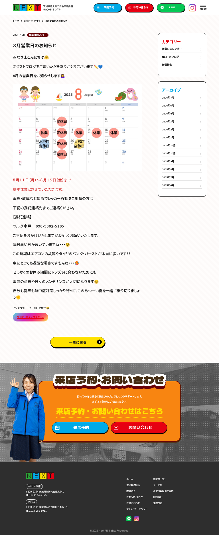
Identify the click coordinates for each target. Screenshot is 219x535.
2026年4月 (168, 113)
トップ (16, 20)
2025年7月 (168, 177)
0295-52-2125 (39, 495)
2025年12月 (169, 145)
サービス (157, 485)
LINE (172, 7)
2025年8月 (168, 169)
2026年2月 (168, 129)
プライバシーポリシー (136, 509)
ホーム (129, 479)
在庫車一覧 (159, 479)
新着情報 (167, 65)
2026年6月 (168, 105)
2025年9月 (168, 161)
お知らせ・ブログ (32, 20)
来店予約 (109, 7)
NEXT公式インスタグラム (30, 317)
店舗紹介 (130, 491)
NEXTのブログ (170, 57)
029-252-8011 (39, 510)
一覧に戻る (77, 342)
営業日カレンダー (172, 49)
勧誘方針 (157, 497)
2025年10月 (169, 153)
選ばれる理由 (133, 485)
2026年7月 (168, 97)
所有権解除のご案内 (163, 491)
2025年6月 (168, 185)
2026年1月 (168, 137)
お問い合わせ (140, 7)
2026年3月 (168, 121)
